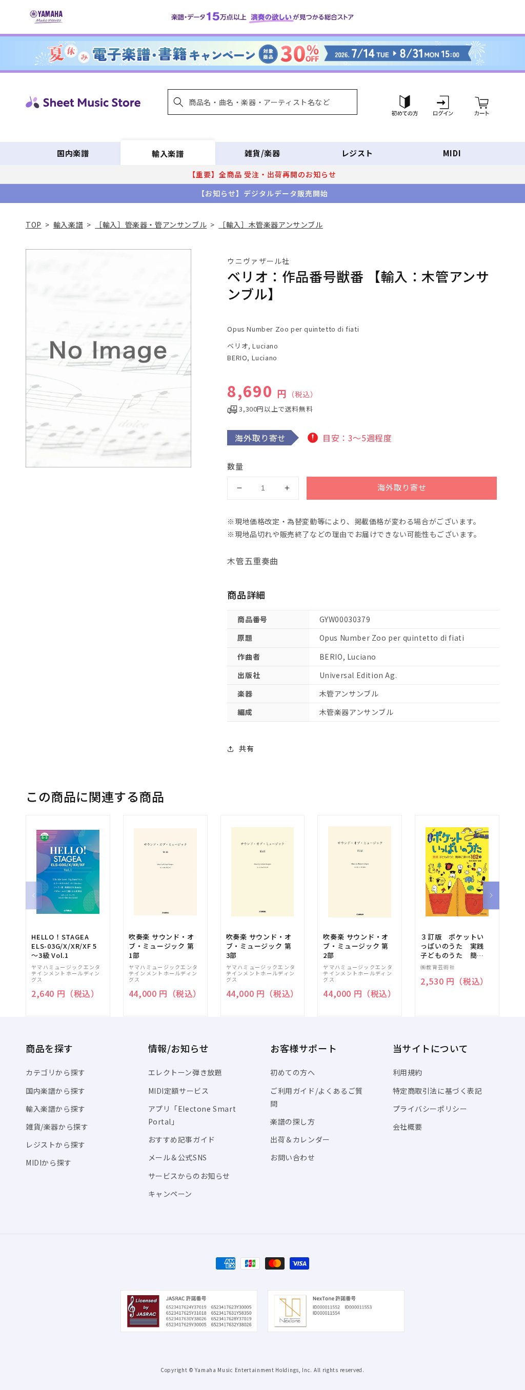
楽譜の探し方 (292, 1121)
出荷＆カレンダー (300, 1139)
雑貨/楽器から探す (57, 1126)
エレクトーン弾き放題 (185, 1072)
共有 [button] (246, 748)
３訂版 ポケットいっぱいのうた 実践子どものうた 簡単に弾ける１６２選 (452, 946)
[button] (262, 102)
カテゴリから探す (56, 1072)
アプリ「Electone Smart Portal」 (192, 1115)
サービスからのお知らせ (189, 1176)
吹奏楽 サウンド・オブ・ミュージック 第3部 (259, 946)
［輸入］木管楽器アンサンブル (270, 224)
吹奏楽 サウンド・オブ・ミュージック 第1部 (161, 946)
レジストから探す (56, 1144)
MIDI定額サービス (178, 1091)
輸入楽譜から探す (56, 1108)
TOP (34, 224)
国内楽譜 (73, 153)
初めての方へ (292, 1072)
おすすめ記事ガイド (181, 1139)
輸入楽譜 (168, 153)
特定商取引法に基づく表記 (437, 1091)
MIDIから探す (49, 1162)
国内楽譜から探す (56, 1091)
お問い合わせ (292, 1157)
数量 (235, 466)
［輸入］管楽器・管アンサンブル (151, 224)
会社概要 (407, 1126)
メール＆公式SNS (177, 1157)
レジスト (357, 153)
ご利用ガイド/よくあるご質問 (316, 1097)
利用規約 (407, 1072)
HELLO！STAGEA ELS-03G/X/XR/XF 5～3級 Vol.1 (64, 946)
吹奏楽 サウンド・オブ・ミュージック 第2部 (356, 946)
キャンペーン (170, 1194)
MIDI (452, 153)
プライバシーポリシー (430, 1108)
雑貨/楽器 (262, 153)
